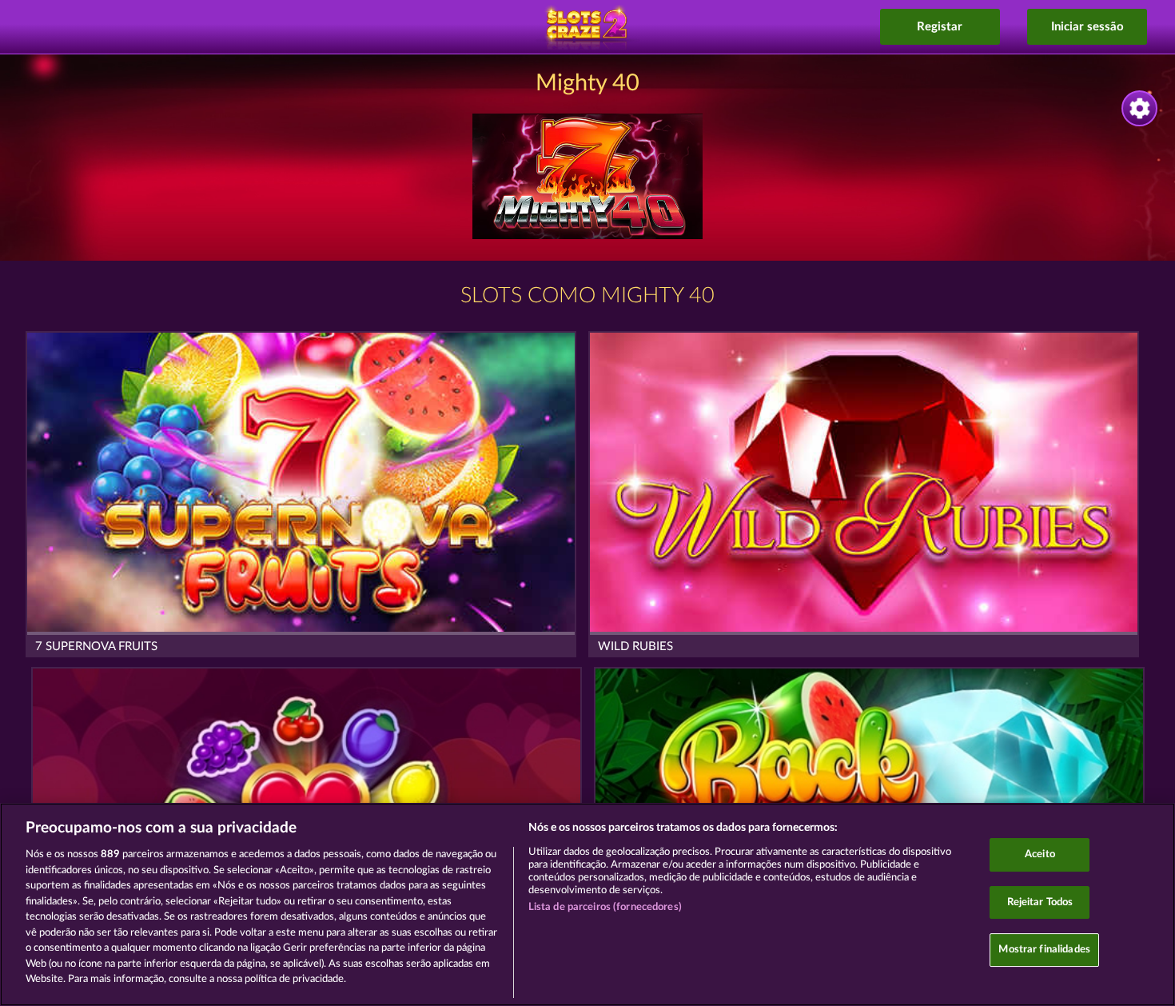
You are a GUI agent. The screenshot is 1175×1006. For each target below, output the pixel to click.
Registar (939, 27)
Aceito (1040, 854)
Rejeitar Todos (1040, 902)
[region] (587, 904)
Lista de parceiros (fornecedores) (605, 907)
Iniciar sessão (1087, 27)
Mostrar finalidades (1043, 950)
